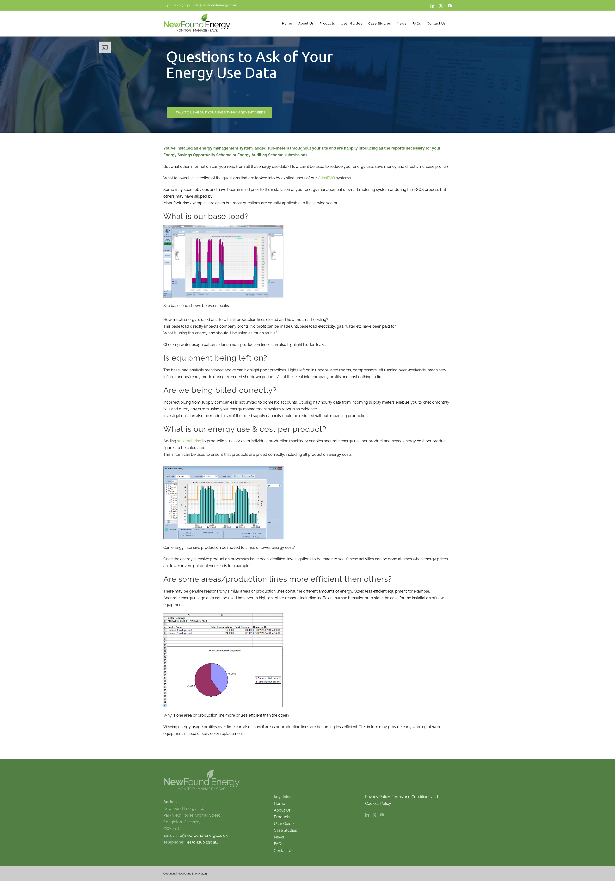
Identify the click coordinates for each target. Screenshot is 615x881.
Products (282, 817)
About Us (282, 810)
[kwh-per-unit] (223, 614)
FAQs (278, 844)
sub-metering (189, 441)
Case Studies (285, 830)
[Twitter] (374, 815)
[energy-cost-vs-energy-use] (223, 468)
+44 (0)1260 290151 (176, 5)
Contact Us (284, 850)
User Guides (284, 823)
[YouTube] (382, 815)
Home (279, 803)
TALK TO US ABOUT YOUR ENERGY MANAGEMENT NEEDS (220, 112)
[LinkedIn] (367, 815)
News (279, 837)
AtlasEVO (327, 178)
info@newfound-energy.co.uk (215, 5)
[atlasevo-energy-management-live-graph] (223, 227)
